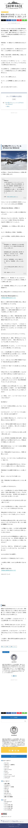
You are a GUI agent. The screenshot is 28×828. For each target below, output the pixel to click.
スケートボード (7, 760)
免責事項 (18, 824)
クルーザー (7, 766)
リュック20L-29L (8, 806)
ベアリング (7, 777)
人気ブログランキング (6, 816)
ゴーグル (6, 790)
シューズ (6, 767)
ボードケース (7, 793)
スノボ (8, 646)
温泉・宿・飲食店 (8, 796)
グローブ (6, 788)
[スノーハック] (14, 8)
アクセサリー (7, 785)
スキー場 (3, 646)
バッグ (4, 800)
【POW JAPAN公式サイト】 (8, 297)
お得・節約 (7, 783)
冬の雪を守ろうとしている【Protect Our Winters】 (15, 103)
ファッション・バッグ (9, 776)
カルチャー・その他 (9, 786)
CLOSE (14, 99)
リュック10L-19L (8, 804)
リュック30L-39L (8, 808)
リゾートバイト (8, 795)
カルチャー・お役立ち (9, 764)
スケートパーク (8, 769)
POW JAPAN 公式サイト (12, 196)
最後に (8, 106)
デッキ (6, 771)
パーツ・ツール (8, 774)
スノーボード (14, 646)
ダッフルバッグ (8, 801)
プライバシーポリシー (11, 824)
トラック (6, 772)
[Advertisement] (14, 128)
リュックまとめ (8, 809)
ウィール (6, 763)
